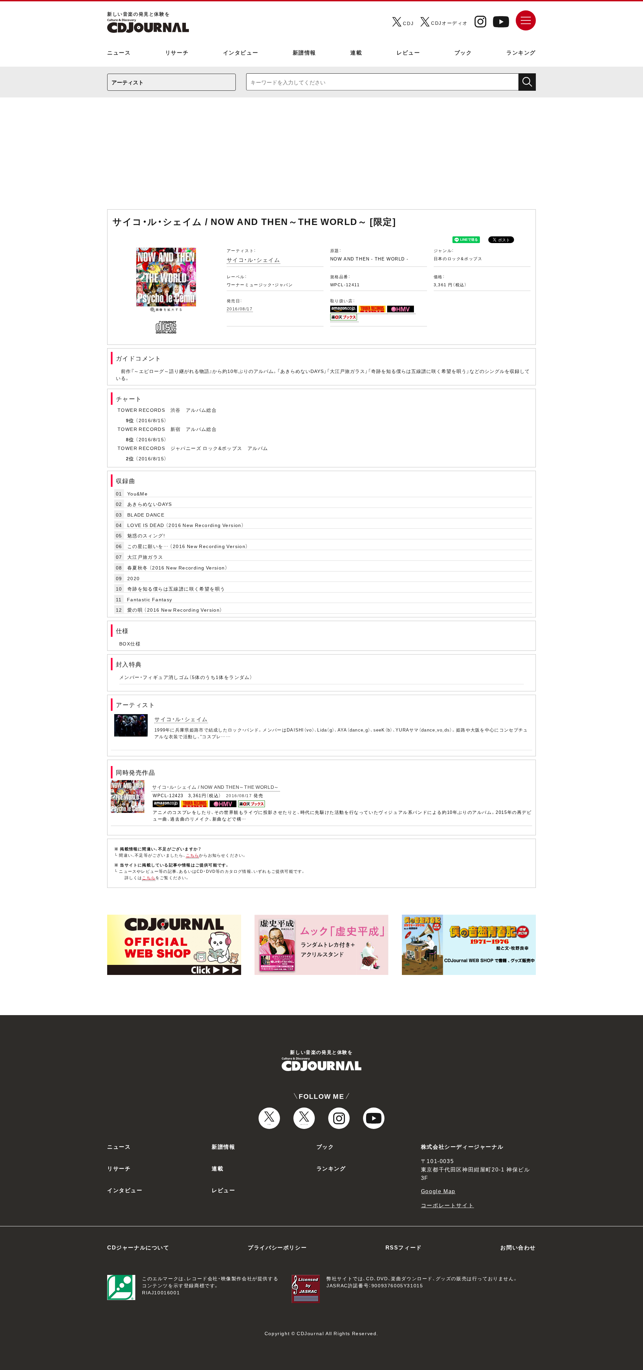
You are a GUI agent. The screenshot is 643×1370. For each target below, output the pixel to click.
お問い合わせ (518, 1247)
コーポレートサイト (447, 1205)
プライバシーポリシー (277, 1247)
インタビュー (241, 52)
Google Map (438, 1191)
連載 (356, 52)
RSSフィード (403, 1247)
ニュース (119, 52)
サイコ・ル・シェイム (253, 259)
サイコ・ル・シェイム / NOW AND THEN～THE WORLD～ (215, 786)
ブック (463, 52)
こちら (192, 855)
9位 (130, 420)
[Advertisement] (321, 157)
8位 (130, 439)
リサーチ (177, 52)
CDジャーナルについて (138, 1247)
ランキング (521, 52)
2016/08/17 (240, 309)
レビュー (408, 52)
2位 (130, 458)
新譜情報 (304, 52)
